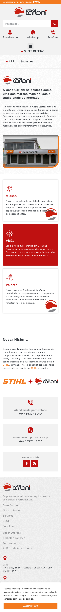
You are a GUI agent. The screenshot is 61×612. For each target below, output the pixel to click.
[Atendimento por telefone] (30, 402)
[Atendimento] (10, 32)
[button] (30, 46)
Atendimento (10, 37)
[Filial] (5, 578)
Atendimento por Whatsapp (30, 437)
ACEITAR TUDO (30, 606)
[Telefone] (53, 32)
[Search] (54, 23)
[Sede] (5, 558)
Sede (5, 565)
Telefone (53, 37)
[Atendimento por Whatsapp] (30, 430)
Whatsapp (33, 37)
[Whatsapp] (33, 32)
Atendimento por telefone (30, 410)
